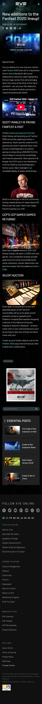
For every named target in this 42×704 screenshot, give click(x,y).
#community (8, 361)
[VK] (38, 510)
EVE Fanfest (7, 621)
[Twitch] (21, 510)
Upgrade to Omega (10, 539)
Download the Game (10, 534)
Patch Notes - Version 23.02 (27, 461)
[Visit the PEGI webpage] (6, 687)
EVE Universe (7, 616)
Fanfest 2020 (12, 70)
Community (7, 575)
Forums (5, 580)
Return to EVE (8, 593)
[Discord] (26, 510)
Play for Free (7, 530)
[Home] (21, 6)
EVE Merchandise (9, 625)
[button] (39, 4)
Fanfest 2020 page (10, 343)
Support (5, 571)
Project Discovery (9, 630)
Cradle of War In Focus (28, 477)
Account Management (11, 567)
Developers (7, 584)
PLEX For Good (8, 602)
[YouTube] (15, 510)
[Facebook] (4, 510)
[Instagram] (32, 510)
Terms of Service (9, 652)
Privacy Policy (7, 657)
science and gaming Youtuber (22, 133)
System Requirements (11, 543)
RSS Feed (6, 661)
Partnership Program (10, 597)
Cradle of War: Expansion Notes (29, 446)
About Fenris (7, 648)
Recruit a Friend (8, 588)
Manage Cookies (8, 665)
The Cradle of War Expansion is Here (29, 430)
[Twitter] (9, 510)
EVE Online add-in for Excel (13, 552)
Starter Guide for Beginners (13, 547)
